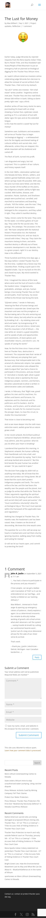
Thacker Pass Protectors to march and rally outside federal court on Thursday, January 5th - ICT (22, 835)
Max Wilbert (12, 23)
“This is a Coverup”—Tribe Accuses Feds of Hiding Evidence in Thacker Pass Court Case (22, 826)
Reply (37, 657)
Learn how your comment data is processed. (23, 750)
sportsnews (9, 876)
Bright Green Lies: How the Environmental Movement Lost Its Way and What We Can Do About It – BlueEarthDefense (23, 866)
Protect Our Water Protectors (16, 797)
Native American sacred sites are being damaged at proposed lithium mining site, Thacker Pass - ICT (22, 820)
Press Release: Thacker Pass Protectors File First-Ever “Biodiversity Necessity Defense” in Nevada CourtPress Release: (23, 804)
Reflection (16, 26)
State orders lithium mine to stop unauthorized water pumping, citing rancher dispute (23, 783)
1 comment (27, 26)
